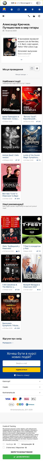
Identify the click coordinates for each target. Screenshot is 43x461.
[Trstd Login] (39, 2)
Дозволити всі (22, 457)
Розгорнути (7, 343)
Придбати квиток (11, 109)
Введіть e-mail (21, 363)
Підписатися (21, 370)
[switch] (38, 3)
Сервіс (5, 387)
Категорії (6, 381)
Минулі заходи (21, 74)
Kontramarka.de (9, 393)
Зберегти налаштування (21, 452)
